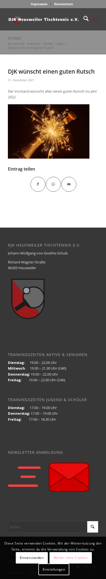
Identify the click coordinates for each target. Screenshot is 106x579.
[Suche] (83, 19)
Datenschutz (63, 4)
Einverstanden (32, 557)
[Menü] (95, 19)
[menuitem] (39, 4)
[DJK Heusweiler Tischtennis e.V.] (44, 19)
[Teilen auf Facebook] (37, 184)
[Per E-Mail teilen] (68, 184)
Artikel (14, 38)
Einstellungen (54, 569)
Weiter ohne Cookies (71, 557)
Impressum (39, 4)
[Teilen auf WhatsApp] (53, 184)
